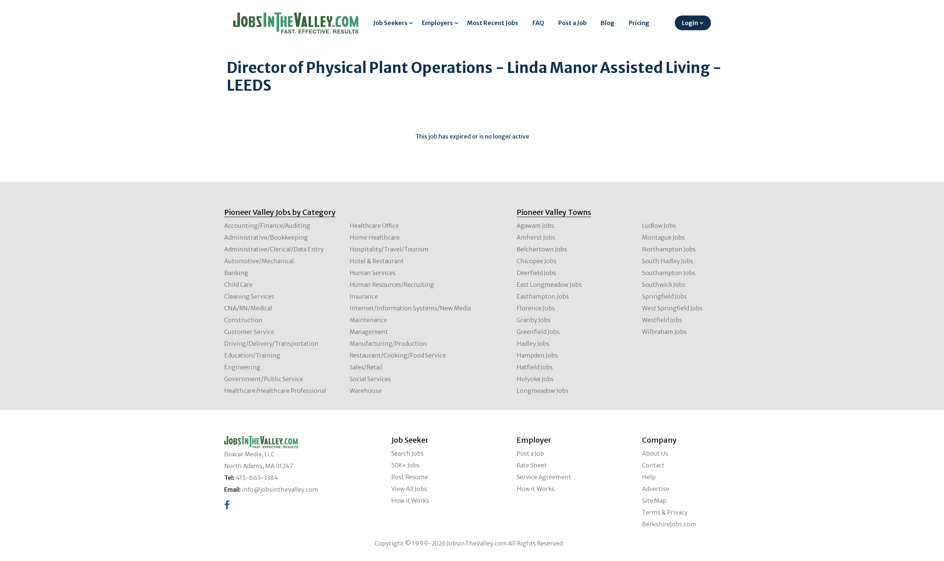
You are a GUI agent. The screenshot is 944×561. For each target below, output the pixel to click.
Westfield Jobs (662, 320)
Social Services (370, 379)
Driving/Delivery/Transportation (271, 343)
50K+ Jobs (405, 465)
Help (649, 477)
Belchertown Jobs (542, 249)
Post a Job (572, 23)
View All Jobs (409, 488)
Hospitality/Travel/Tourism (389, 249)
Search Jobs (407, 453)
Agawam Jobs (535, 225)
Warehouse (366, 390)
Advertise (655, 488)
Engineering (242, 367)
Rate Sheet (532, 465)
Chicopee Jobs (536, 261)
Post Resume (409, 477)
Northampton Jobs (669, 249)
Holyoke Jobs (535, 379)
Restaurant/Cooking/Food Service (398, 355)
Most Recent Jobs (492, 23)
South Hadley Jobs (667, 261)
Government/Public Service (263, 379)
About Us (655, 453)
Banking (236, 272)
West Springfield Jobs (672, 308)
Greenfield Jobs (538, 331)
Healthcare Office (374, 225)
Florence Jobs (536, 308)
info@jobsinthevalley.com (280, 489)
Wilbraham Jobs (664, 331)
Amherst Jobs (536, 237)
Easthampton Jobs (543, 296)
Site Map (654, 500)
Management (369, 331)
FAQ (538, 23)
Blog (607, 23)
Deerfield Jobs (536, 272)
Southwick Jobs (664, 284)
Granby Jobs (534, 320)
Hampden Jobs (537, 355)
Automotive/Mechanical (259, 261)
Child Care (238, 284)
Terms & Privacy (665, 512)
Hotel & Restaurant (377, 261)
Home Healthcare (375, 237)
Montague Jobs (663, 237)
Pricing (639, 23)
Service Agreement (544, 477)
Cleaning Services (249, 296)
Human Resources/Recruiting (392, 284)
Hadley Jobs (533, 343)
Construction (243, 320)
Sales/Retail (366, 367)
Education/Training (252, 355)
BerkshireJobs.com (669, 524)
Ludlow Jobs (659, 225)
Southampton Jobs (668, 272)
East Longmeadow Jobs (549, 284)
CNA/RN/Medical (248, 308)
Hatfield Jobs (535, 367)
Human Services (373, 272)
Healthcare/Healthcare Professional (275, 390)
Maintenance (368, 320)
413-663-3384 (257, 477)
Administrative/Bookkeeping (266, 237)
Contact (653, 465)
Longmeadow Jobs (543, 390)
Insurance (364, 296)
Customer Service (249, 331)
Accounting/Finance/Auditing (267, 225)
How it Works (410, 500)
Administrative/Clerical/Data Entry (274, 249)
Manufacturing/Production (388, 343)
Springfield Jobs (664, 296)
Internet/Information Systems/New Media (410, 308)
